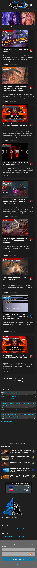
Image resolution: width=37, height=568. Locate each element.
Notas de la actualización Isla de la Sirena (13, 409)
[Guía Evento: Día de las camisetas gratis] (5, 464)
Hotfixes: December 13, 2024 (10, 392)
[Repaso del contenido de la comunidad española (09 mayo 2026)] (15, 113)
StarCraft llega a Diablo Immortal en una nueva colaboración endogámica (15, 240)
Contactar (17, 521)
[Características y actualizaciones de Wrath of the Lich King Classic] (5, 452)
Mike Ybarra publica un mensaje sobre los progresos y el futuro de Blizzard (20, 470)
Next (19, 381)
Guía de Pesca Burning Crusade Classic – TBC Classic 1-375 (19, 476)
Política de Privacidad (11, 536)
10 (14, 381)
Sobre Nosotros (9, 521)
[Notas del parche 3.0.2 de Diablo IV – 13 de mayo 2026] (15, 152)
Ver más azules (6, 421)
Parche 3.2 (6, 184)
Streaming (6, 33)
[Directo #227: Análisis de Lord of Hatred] (15, 39)
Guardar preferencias (18, 564)
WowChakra (6, 296)
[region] (18, 18)
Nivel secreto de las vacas (11, 260)
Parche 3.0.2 (6, 146)
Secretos (6, 70)
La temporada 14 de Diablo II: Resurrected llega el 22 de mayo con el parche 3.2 (15, 201)
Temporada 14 (7, 183)
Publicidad (22, 528)
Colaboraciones (25, 521)
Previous (9, 378)
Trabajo (33, 521)
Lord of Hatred (7, 34)
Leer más (4, 546)
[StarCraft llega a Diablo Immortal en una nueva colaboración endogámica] (15, 228)
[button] (18, 18)
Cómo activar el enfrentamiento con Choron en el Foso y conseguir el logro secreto (15, 88)
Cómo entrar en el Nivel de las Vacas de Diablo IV (14, 278)
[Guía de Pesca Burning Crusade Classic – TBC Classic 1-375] (5, 477)
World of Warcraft (9, 68)
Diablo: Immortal (8, 222)
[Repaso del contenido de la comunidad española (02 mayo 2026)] (15, 344)
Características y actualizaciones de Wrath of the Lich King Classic (20, 451)
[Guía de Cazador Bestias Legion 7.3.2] (5, 458)
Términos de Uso (22, 536)
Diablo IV (5, 31)
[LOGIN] (31, 5)
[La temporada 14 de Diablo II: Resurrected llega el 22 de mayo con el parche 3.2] (15, 189)
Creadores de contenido (10, 107)
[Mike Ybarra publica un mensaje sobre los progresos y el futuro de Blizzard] (5, 470)
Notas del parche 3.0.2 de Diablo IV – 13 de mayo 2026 (15, 163)
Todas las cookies (18, 559)
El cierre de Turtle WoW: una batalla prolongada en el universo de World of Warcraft (16, 316)
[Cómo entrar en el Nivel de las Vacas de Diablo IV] (15, 266)
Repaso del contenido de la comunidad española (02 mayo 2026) (15, 357)
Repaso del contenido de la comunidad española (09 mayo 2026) (15, 125)
